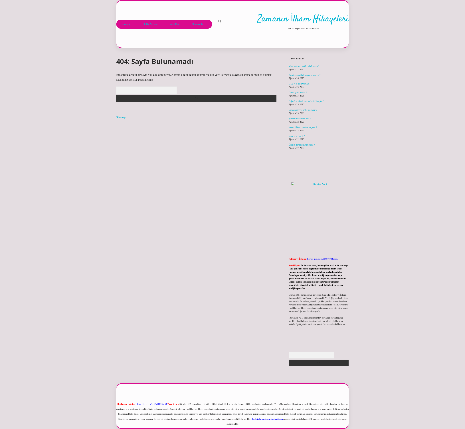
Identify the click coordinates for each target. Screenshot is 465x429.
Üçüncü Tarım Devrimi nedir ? (302, 145)
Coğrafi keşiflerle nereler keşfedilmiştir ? (306, 101)
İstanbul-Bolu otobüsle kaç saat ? (303, 127)
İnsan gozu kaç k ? (297, 136)
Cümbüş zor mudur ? (298, 92)
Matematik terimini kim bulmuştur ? (304, 66)
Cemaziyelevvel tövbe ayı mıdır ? (303, 110)
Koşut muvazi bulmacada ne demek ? (304, 75)
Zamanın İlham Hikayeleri (303, 19)
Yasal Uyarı (175, 24)
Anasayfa (126, 24)
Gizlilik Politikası (150, 24)
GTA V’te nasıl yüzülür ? (299, 83)
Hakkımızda (197, 24)
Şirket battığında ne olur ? (300, 118)
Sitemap (121, 117)
